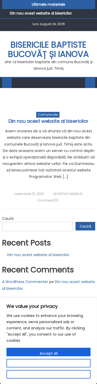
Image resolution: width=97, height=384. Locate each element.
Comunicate (48, 114)
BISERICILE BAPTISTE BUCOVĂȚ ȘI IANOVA (48, 49)
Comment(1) (47, 200)
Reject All (48, 375)
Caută (7, 218)
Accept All (49, 353)
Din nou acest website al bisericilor (41, 13)
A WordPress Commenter (25, 281)
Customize (48, 364)
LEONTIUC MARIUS (68, 193)
